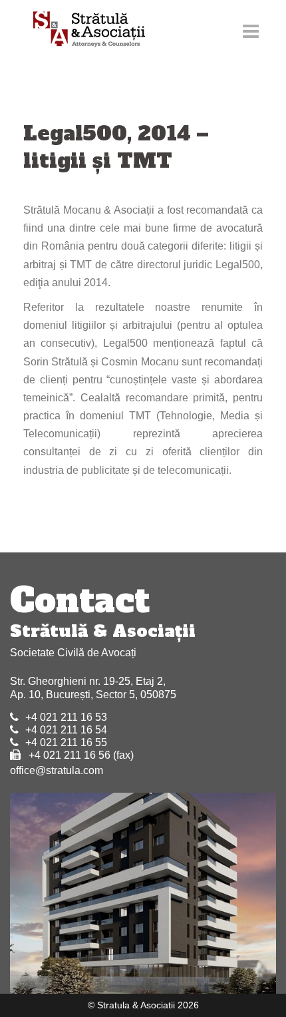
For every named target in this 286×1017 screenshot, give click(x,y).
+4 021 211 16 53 (66, 717)
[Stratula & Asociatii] (83, 30)
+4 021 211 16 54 (66, 729)
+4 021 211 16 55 (66, 742)
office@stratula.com (56, 770)
